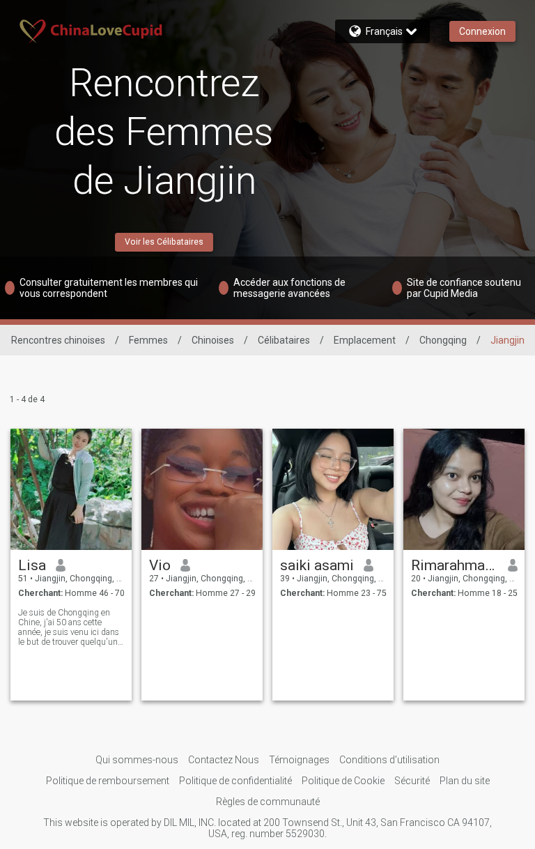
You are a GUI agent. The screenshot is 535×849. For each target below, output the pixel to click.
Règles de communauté (268, 801)
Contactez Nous (223, 759)
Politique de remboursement (107, 780)
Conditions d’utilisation (389, 759)
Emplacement (365, 340)
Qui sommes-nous (136, 759)
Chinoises (213, 340)
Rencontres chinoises (58, 340)
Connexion (482, 31)
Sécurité (412, 780)
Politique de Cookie (343, 780)
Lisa (32, 565)
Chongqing (443, 340)
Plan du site (465, 780)
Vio (160, 565)
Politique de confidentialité (235, 780)
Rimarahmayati (454, 565)
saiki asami (317, 565)
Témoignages (299, 759)
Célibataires (284, 340)
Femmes (148, 340)
